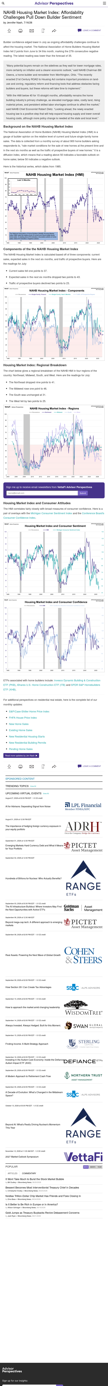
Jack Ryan (12, 1216)
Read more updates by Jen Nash (20, 755)
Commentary (29, 1173)
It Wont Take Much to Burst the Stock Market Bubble (34, 1179)
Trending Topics (17, 786)
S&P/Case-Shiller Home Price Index (29, 711)
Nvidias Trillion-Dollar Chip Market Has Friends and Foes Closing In (43, 1196)
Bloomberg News (25, 1182)
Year (100, 1167)
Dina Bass (12, 1199)
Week (86, 1167)
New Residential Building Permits (27, 742)
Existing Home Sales (20, 730)
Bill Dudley (12, 1182)
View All (33, 786)
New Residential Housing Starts (27, 736)
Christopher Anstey (15, 1190)
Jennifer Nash (14, 22)
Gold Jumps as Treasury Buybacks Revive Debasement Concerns (42, 1212)
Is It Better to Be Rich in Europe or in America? (31, 1204)
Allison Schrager (14, 1207)
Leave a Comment (91, 30)
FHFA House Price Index (23, 717)
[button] (9, 30)
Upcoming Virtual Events (23, 793)
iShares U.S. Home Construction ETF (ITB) (41, 685)
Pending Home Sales (21, 749)
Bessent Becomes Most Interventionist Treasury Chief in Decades (42, 1187)
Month (92, 1167)
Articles (12, 1173)
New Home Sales (19, 724)
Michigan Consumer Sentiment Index (52, 513)
